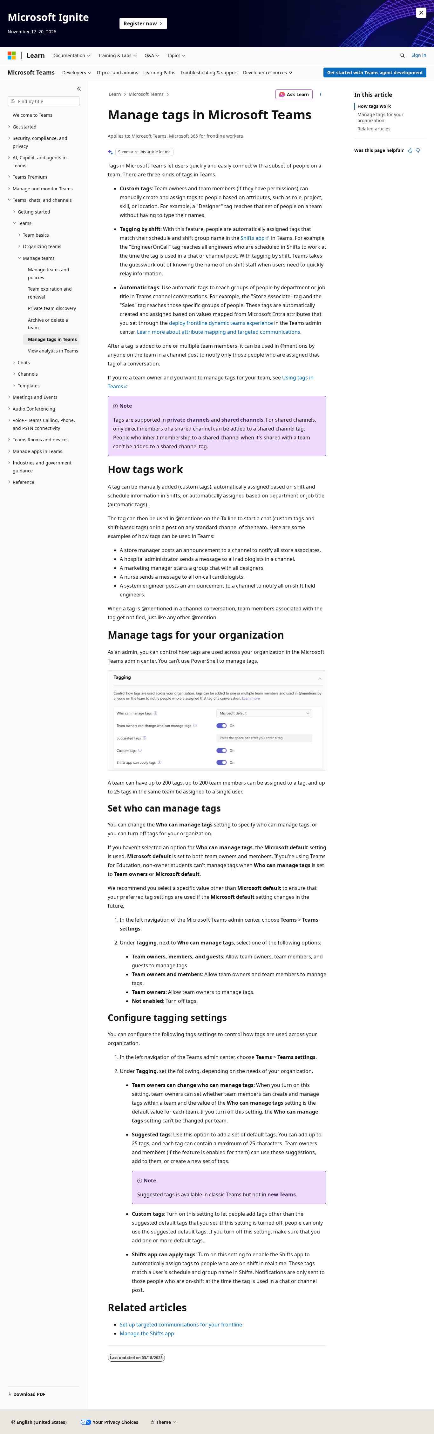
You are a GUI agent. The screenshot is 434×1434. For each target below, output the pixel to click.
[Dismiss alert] (421, 13)
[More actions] (320, 94)
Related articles (373, 129)
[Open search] (402, 55)
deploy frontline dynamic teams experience (221, 322)
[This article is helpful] (410, 150)
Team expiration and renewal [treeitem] (50, 293)
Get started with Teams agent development (375, 72)
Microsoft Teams (146, 94)
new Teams (282, 1194)
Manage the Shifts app (147, 1333)
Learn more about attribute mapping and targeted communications (218, 331)
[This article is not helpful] (418, 150)
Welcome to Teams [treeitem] (32, 115)
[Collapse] (79, 89)
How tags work (374, 106)
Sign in (418, 55)
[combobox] (43, 101)
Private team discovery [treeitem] (52, 308)
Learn (115, 94)
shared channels (242, 419)
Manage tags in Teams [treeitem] (52, 339)
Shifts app (253, 237)
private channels (188, 419)
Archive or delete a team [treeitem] (48, 324)
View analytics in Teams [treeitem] (53, 351)
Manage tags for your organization (380, 117)
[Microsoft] (12, 55)
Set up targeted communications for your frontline (181, 1324)
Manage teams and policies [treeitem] (48, 273)
